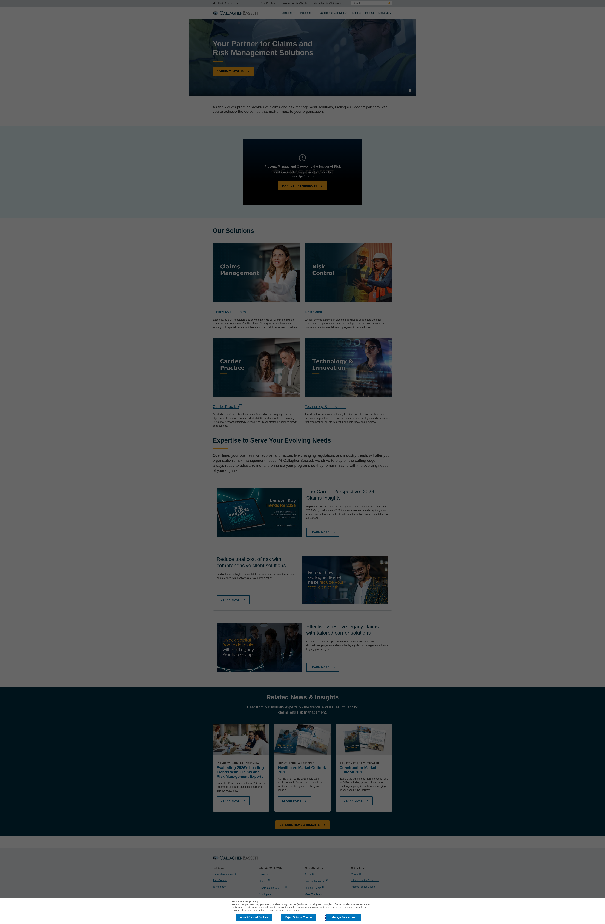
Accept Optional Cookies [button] (254, 917)
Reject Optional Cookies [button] (298, 917)
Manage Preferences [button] (343, 917)
